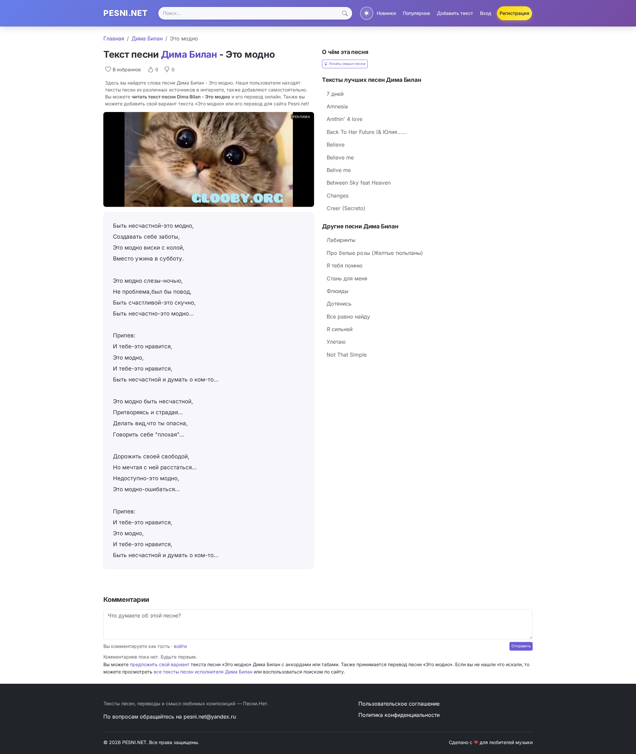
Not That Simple (347, 354)
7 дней (335, 93)
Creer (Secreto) (346, 208)
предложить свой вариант (159, 664)
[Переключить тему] (366, 13)
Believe (335, 144)
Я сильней (339, 329)
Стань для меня (347, 278)
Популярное (416, 13)
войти (180, 646)
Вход (485, 13)
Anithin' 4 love (344, 119)
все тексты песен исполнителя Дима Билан (203, 671)
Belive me (339, 170)
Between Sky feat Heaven (359, 182)
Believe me (340, 157)
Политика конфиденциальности (399, 715)
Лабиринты (341, 240)
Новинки (386, 13)
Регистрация (514, 13)
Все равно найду (348, 316)
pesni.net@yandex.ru (210, 716)
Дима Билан (147, 38)
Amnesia (337, 106)
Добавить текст (455, 13)
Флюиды (337, 291)
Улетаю (336, 341)
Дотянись (339, 303)
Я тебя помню (344, 265)
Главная (113, 38)
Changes (337, 195)
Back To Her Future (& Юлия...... (367, 132)
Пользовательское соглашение (399, 703)
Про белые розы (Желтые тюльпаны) (375, 253)
